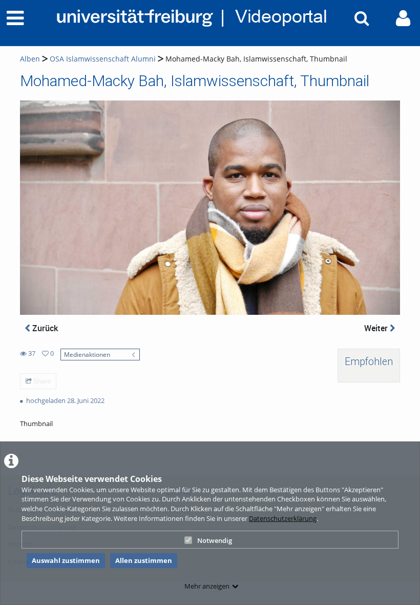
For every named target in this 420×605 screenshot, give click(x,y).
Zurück (44, 328)
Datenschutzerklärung (283, 518)
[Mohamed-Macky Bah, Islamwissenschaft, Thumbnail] (210, 206)
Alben (30, 59)
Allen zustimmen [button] (143, 560)
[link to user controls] (403, 18)
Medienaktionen (87, 354)
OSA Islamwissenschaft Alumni (103, 59)
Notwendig (214, 540)
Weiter (377, 328)
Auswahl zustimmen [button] (66, 560)
